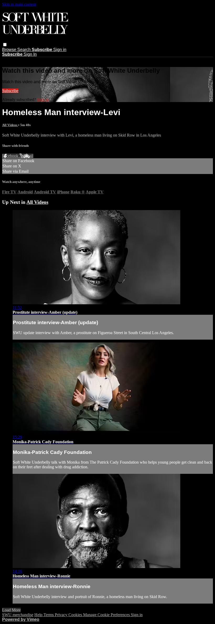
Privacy (61, 614)
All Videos (10, 125)
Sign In (30, 54)
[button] (5, 44)
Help (39, 614)
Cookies (75, 614)
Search (24, 49)
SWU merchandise (17, 614)
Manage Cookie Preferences (107, 614)
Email (28, 156)
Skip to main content (19, 4)
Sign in (59, 49)
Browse (9, 49)
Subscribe (10, 90)
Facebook (10, 156)
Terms (49, 614)
